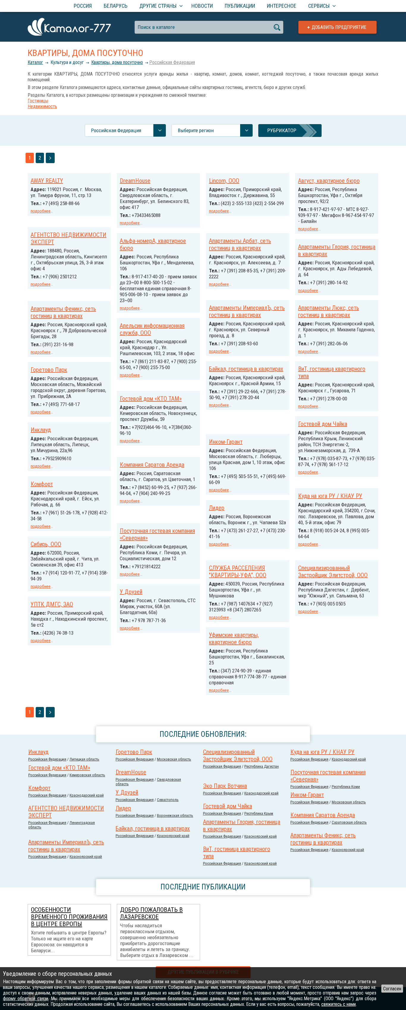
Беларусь (116, 6)
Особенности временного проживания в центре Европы (69, 917)
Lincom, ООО (224, 180)
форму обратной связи (25, 998)
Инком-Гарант (226, 441)
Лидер (216, 507)
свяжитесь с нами (338, 1004)
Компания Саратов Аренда (152, 464)
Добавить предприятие (339, 27)
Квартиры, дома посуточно (117, 62)
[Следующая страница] (50, 158)
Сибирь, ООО (46, 544)
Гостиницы (38, 101)
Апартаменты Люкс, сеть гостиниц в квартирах (328, 311)
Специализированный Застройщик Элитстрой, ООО (333, 571)
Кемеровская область (87, 775)
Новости (202, 6)
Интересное (281, 6)
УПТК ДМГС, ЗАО (52, 604)
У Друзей (131, 591)
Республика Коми (346, 786)
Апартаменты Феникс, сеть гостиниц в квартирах (63, 312)
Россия (83, 6)
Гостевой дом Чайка (322, 423)
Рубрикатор (281, 130)
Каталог (35, 62)
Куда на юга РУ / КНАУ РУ (330, 495)
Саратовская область (349, 822)
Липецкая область (84, 759)
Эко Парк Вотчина (225, 785)
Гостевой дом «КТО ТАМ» (151, 398)
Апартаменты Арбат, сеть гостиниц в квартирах (240, 244)
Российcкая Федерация (172, 62)
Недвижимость (42, 106)
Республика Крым (258, 813)
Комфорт (42, 484)
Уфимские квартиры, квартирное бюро (234, 638)
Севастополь (168, 799)
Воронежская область (175, 815)
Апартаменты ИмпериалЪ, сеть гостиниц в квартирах (247, 311)
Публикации (240, 6)
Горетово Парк (49, 369)
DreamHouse (135, 180)
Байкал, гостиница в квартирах (246, 368)
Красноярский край (260, 836)
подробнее (41, 211)
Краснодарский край (349, 759)
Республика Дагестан (261, 766)
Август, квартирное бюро (329, 180)
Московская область (174, 759)
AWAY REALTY (47, 180)
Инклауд (41, 429)
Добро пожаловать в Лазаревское (151, 913)
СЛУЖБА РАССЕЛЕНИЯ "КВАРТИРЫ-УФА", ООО (237, 571)
